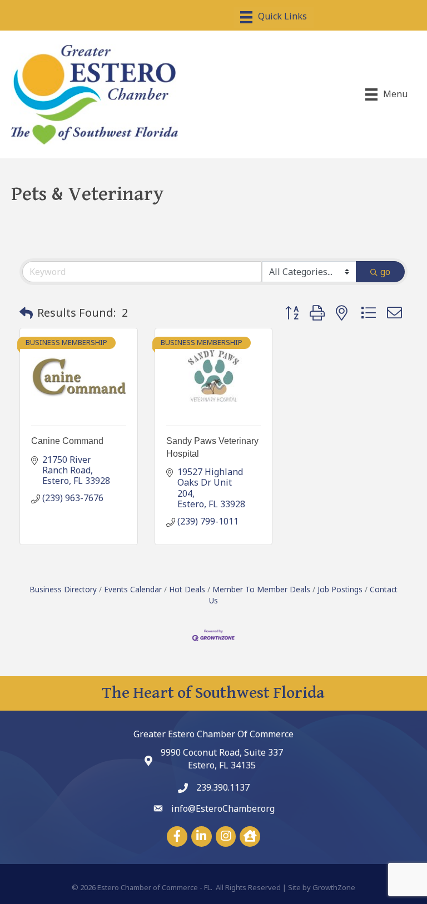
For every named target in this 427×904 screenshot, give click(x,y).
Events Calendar (133, 589)
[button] (26, 313)
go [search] (385, 272)
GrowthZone (333, 887)
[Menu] (274, 17)
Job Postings (340, 589)
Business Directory (63, 589)
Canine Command (67, 441)
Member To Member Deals (261, 589)
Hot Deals (187, 589)
